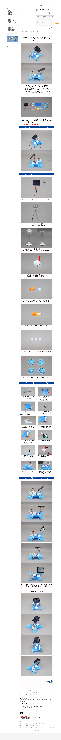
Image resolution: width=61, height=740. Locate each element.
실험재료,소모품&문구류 (11, 29)
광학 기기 (9, 19)
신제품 (9, 10)
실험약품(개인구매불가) (11, 28)
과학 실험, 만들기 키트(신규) (12, 22)
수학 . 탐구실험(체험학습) (11, 20)
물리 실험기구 (10, 14)
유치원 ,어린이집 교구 (11, 30)
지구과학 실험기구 (10, 18)
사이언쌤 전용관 (10, 12)
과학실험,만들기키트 (11, 31)
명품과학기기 (10, 21)
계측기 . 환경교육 (10, 13)
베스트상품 (9, 11)
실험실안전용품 (10, 27)
